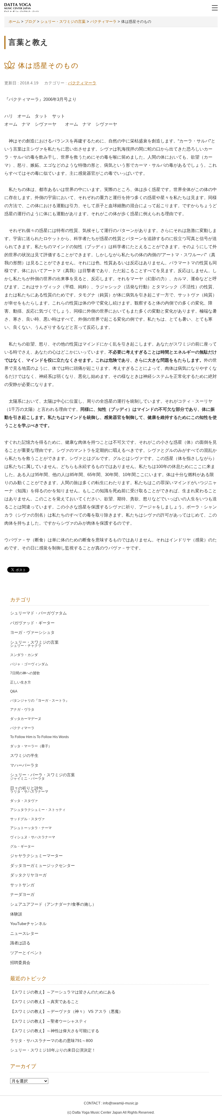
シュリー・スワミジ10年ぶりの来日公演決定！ (53, 1050)
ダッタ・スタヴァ (24, 801)
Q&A (13, 691)
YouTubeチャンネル (28, 924)
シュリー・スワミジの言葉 (34, 642)
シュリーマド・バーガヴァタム (38, 613)
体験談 (16, 914)
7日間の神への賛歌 (25, 673)
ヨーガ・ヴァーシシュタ (32, 632)
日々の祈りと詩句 (26, 788)
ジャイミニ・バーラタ (27, 778)
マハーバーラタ (24, 765)
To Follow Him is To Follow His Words (39, 737)
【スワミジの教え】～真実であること (44, 1002)
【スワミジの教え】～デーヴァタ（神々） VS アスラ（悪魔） (66, 1011)
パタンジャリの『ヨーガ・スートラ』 (39, 700)
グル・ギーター (22, 846)
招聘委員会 (20, 963)
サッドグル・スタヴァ (27, 819)
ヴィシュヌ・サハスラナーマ (32, 837)
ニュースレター (24, 933)
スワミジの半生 (24, 755)
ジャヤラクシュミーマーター (36, 856)
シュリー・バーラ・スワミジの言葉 (42, 775)
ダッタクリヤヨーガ (28, 875)
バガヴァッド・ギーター (32, 623)
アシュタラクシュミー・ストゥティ (38, 809)
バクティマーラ (82, 83)
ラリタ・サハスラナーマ (29, 791)
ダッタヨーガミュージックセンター (42, 865)
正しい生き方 (20, 682)
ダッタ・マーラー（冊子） (31, 746)
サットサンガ (22, 885)
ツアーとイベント (26, 953)
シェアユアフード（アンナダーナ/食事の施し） (53, 904)
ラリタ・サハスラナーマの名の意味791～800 (51, 1041)
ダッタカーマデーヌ (25, 718)
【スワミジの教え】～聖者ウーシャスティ (48, 1021)
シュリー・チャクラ (25, 645)
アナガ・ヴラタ (22, 709)
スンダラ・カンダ (24, 655)
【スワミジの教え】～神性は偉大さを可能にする (54, 1031)
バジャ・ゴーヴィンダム (29, 664)
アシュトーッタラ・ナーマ (31, 828)
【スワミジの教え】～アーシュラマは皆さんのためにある (62, 992)
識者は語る (20, 943)
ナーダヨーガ (22, 894)
